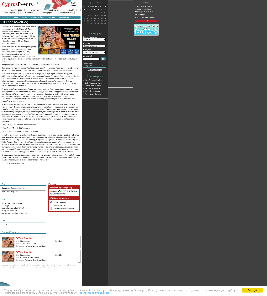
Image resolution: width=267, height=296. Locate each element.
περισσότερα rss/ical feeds (144, 17)
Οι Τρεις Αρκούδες (25, 238)
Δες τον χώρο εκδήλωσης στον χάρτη (15, 213)
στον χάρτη (47, 13)
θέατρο (24, 17)
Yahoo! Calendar (59, 205)
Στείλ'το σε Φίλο (59, 194)
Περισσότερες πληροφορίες (94, 292)
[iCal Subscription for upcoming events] (140, 21)
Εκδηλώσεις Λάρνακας (93, 88)
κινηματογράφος (37, 17)
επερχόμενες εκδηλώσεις (144, 6)
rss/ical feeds (72, 10)
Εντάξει (252, 290)
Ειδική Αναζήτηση (95, 70)
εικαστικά (51, 17)
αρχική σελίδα (16, 10)
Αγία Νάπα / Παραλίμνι (93, 94)
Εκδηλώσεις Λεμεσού (93, 86)
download (60, 208)
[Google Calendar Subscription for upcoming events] (151, 21)
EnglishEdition (73, 4)
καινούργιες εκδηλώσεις (143, 9)
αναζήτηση (35, 10)
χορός (15, 17)
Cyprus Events (20, 4)
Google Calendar (59, 202)
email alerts (53, 10)
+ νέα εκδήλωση (66, 13)
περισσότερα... (65, 17)
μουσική (6, 17)
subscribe (69, 208)
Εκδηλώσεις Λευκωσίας (93, 83)
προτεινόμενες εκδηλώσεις (144, 12)
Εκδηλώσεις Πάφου (92, 91)
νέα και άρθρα (140, 15)
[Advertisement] (40, 173)
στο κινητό (29, 13)
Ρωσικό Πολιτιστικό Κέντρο (12, 203)
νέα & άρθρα (10, 13)
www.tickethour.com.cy (17, 163)
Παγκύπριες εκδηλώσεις (94, 80)
